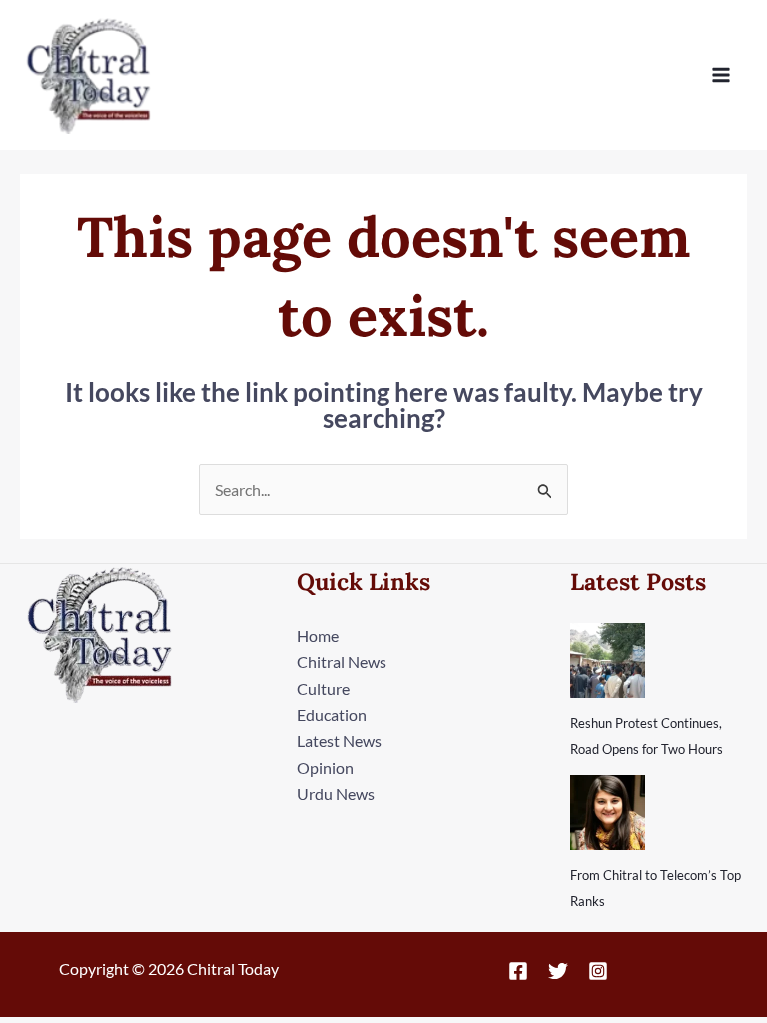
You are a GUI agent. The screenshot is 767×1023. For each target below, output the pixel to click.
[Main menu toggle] (721, 75)
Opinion (325, 767)
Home (318, 635)
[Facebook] (518, 971)
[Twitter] (558, 971)
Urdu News (336, 793)
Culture (323, 688)
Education (332, 714)
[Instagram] (598, 971)
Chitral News (341, 661)
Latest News (339, 740)
